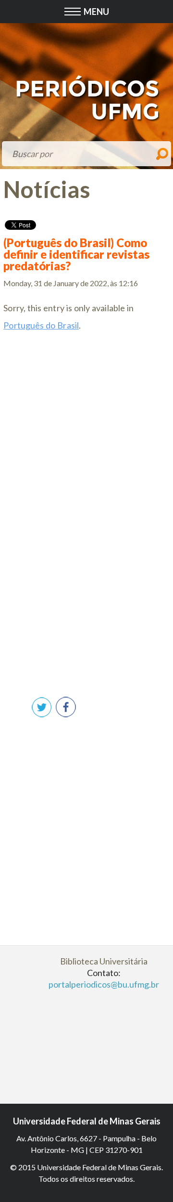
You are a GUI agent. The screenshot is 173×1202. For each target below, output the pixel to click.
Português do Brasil (41, 325)
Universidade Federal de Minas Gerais (87, 1121)
